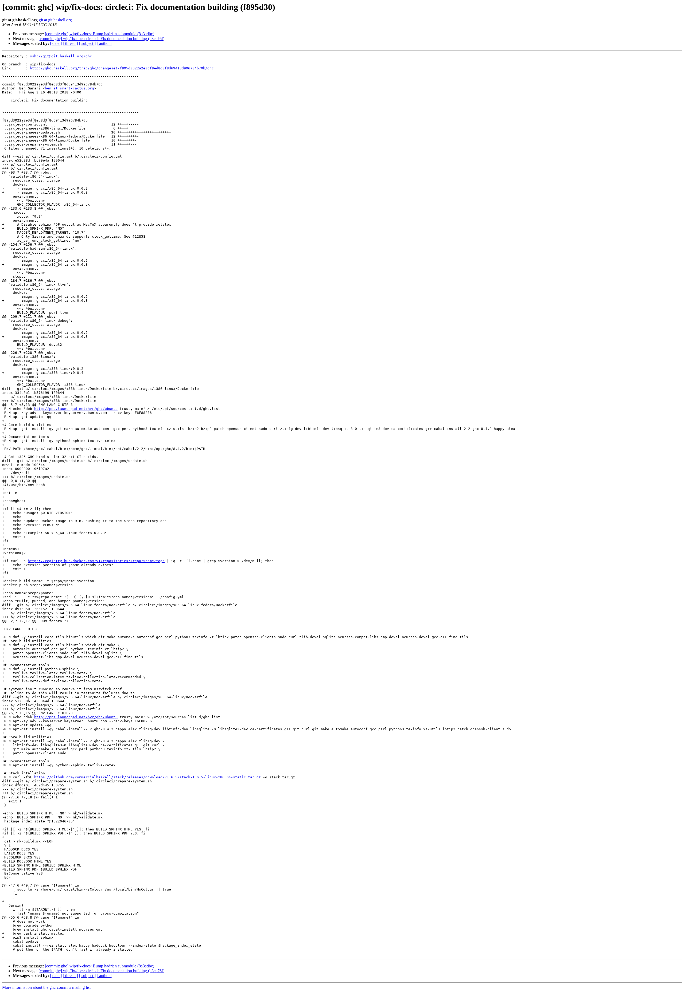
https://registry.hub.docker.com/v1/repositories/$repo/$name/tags (96, 561)
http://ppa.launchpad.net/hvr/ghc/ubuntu (76, 409)
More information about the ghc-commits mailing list (46, 987)
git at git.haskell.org (55, 20)
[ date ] (56, 43)
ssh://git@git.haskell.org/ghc (61, 56)
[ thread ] (70, 43)
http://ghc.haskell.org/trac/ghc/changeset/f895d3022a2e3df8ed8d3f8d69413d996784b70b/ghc (122, 68)
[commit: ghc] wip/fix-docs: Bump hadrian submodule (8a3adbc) (99, 34)
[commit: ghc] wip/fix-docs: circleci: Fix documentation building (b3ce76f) (101, 38)
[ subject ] (87, 43)
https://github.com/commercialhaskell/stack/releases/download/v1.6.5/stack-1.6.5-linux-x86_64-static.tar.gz (147, 777)
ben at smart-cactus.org (69, 88)
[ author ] (104, 43)
